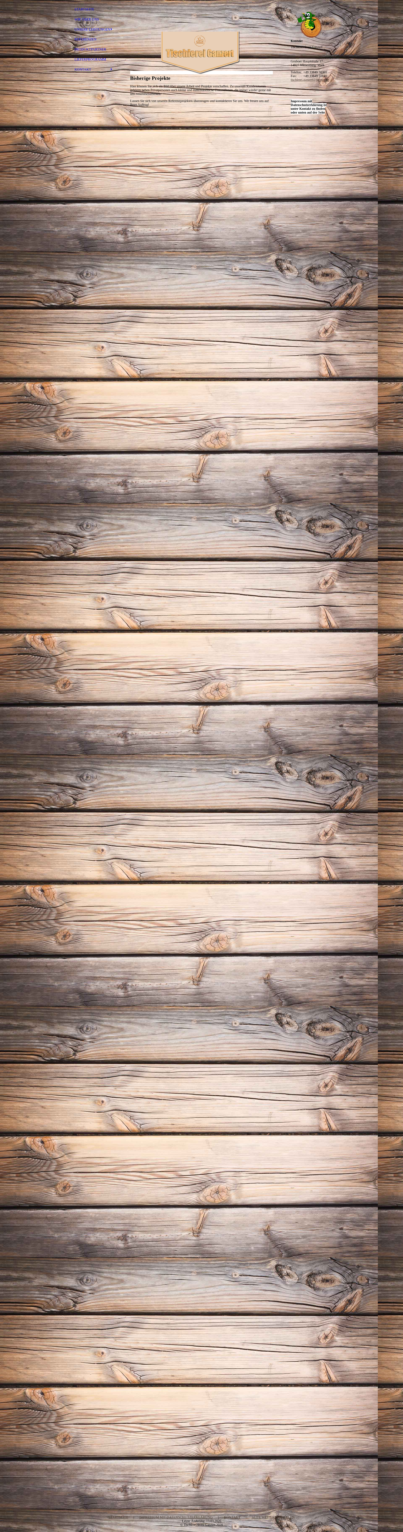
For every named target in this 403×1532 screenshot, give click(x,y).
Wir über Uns (87, 19)
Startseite (84, 9)
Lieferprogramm (90, 59)
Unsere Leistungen (92, 29)
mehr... (134, 1474)
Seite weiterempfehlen (273, 1517)
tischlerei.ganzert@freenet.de (310, 80)
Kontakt (83, 69)
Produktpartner (90, 49)
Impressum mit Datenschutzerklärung (176, 1517)
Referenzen (86, 39)
